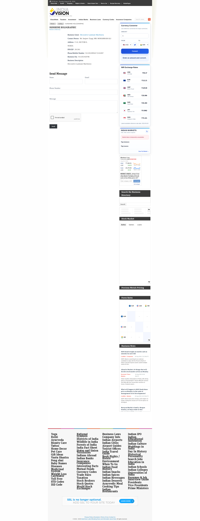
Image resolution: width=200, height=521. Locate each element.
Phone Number (54, 88)
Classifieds (54, 19)
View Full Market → (143, 151)
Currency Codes (108, 19)
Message (52, 99)
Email (87, 77)
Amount (124, 31)
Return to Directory (54, 29)
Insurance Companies (124, 19)
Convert (135, 51)
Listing (60, 24)
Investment (72, 19)
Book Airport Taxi (93, 3)
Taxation (63, 19)
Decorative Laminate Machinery (92, 35)
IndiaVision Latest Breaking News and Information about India (98, 519)
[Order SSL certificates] (100, 505)
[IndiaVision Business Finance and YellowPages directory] (60, 12)
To (139, 40)
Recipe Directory (115, 3)
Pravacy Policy (89, 517)
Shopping (69, 3)
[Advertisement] (114, 11)
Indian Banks (83, 19)
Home (52, 24)
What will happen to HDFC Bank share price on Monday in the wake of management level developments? (134, 385)
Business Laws (95, 19)
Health (62, 3)
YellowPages (127, 3)
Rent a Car (104, 3)
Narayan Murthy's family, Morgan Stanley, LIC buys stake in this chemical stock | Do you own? (133, 403)
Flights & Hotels (80, 3)
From (123, 40)
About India (54, 3)
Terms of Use (104, 517)
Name (51, 77)
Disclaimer (97, 517)
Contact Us (112, 517)
